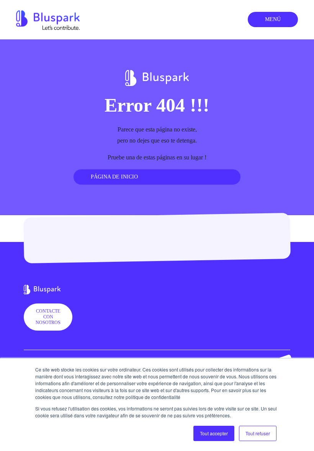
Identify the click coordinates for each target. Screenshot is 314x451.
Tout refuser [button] (257, 433)
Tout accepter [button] (214, 433)
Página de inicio (114, 177)
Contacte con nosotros (48, 316)
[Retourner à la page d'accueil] (48, 19)
